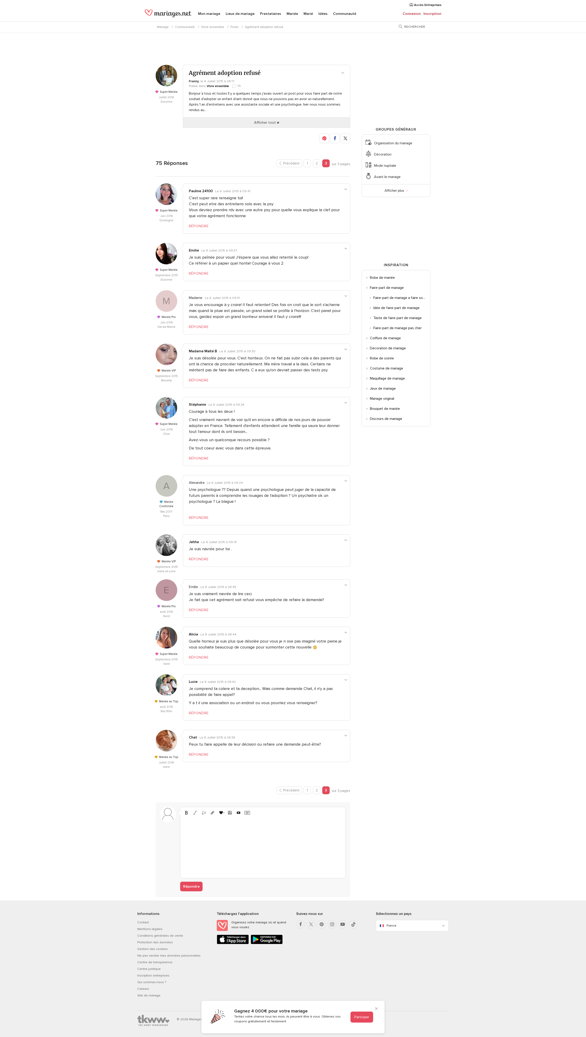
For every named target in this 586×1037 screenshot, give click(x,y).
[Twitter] (311, 924)
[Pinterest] (321, 924)
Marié (308, 13)
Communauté (344, 13)
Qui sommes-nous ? (151, 982)
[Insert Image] (229, 812)
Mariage (163, 27)
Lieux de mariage (240, 13)
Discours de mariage (386, 418)
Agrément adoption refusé (264, 27)
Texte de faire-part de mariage (397, 318)
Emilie (194, 250)
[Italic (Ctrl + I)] (195, 812)
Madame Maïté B (203, 351)
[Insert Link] (212, 812)
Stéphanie (197, 404)
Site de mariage (148, 995)
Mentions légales (150, 929)
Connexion (412, 13)
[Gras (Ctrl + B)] (186, 812)
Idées (323, 13)
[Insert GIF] (247, 812)
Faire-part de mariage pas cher (397, 328)
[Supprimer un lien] (203, 812)
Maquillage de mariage (387, 378)
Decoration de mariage (388, 348)
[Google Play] (267, 943)
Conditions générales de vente (160, 936)
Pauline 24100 (201, 191)
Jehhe (194, 542)
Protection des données (155, 942)
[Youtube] (342, 924)
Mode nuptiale (385, 165)
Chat (193, 737)
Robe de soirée (382, 358)
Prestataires (270, 13)
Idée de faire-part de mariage (396, 308)
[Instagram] (332, 924)
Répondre (191, 886)
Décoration (382, 154)
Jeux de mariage (383, 388)
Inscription (432, 13)
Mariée (292, 13)
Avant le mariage (387, 177)
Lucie (193, 681)
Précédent (291, 163)
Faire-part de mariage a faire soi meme (401, 298)
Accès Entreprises (427, 5)
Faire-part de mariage (387, 287)
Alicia (193, 634)
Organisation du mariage (393, 143)
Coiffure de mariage (385, 338)
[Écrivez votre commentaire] (263, 845)
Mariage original (382, 398)
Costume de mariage (386, 368)
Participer (361, 1017)
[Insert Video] (238, 812)
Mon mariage (209, 13)
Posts (235, 27)
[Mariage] (168, 14)
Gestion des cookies (152, 949)
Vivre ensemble (212, 27)
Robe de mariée (382, 277)
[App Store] (233, 943)
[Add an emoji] (221, 812)
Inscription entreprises (153, 975)
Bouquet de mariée (385, 408)
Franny (194, 81)
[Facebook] (300, 924)
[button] (324, 138)
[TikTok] (353, 924)
